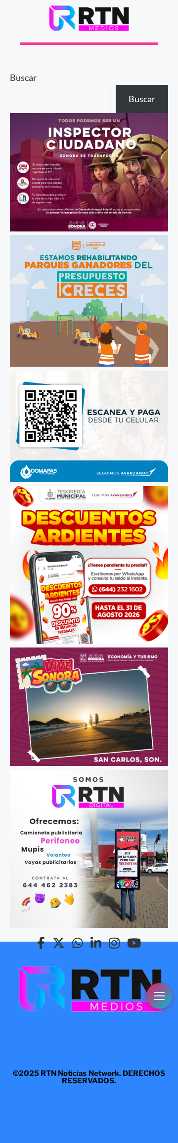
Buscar (23, 77)
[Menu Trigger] (159, 996)
